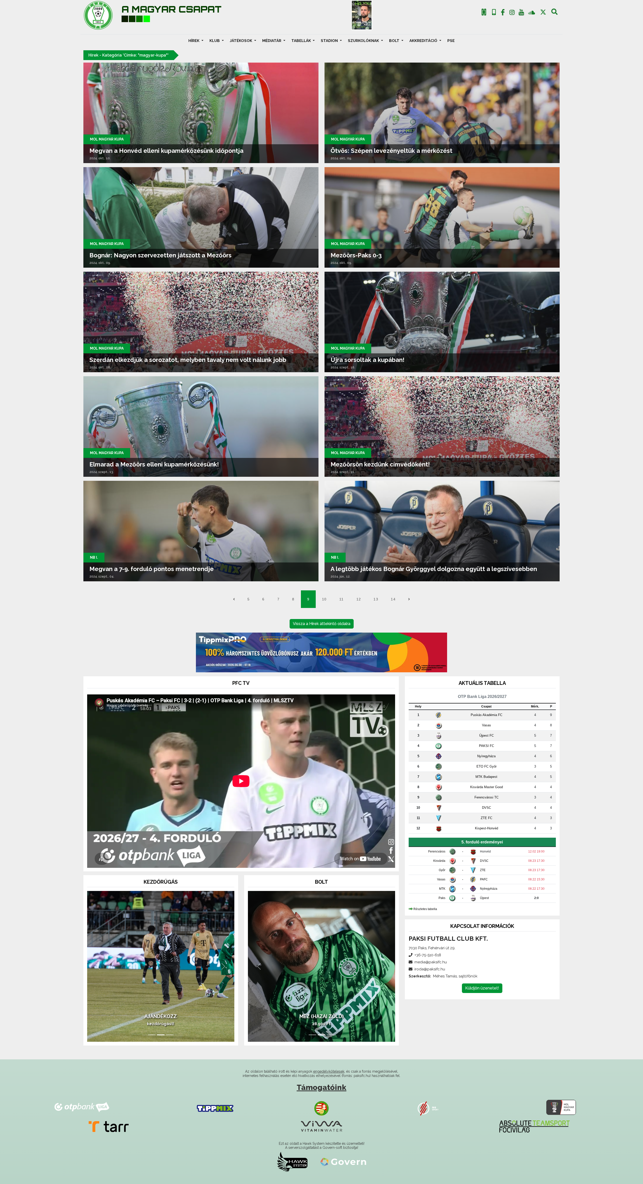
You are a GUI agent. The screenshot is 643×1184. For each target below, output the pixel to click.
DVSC (486, 808)
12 (358, 599)
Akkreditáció (423, 40)
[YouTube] (521, 13)
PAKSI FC (486, 746)
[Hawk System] (292, 1161)
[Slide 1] (151, 1035)
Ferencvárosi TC (486, 797)
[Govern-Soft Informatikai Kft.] (343, 1161)
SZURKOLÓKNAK (364, 40)
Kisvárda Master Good (486, 787)
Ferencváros (436, 851)
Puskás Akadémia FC (486, 715)
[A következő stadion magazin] (361, 15)
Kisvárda (439, 861)
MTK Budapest (486, 777)
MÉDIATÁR (272, 40)
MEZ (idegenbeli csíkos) (321, 1016)
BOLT (394, 40)
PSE (451, 40)
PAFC (484, 879)
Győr (442, 870)
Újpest (484, 898)
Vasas (486, 725)
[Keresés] (554, 13)
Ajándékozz (160, 1016)
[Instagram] (512, 13)
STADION (330, 40)
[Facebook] (503, 13)
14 (393, 599)
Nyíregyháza (486, 756)
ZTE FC (486, 818)
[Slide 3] (170, 1035)
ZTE (483, 870)
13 (375, 599)
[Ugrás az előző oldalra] (234, 599)
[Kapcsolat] (494, 12)
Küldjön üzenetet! (482, 988)
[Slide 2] (161, 1035)
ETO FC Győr (486, 766)
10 (324, 599)
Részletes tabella (425, 909)
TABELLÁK (301, 40)
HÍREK (194, 40)
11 (341, 599)
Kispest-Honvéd (486, 828)
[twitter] (543, 12)
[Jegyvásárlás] (483, 12)
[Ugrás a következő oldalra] (409, 599)
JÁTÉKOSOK (241, 40)
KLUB (215, 40)
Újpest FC (486, 735)
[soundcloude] (531, 12)
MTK (442, 888)
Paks (442, 898)
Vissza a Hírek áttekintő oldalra (321, 623)
